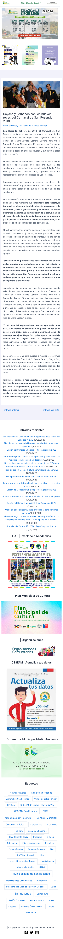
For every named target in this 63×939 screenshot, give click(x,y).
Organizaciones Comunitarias (18, 881)
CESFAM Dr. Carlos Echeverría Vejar (37, 805)
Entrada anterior (10, 410)
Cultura (19, 831)
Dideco (50, 837)
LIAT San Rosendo (26, 855)
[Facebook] (26, 932)
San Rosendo (24, 125)
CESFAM (11, 805)
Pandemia (42, 880)
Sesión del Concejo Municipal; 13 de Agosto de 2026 (31, 490)
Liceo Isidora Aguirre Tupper (22, 861)
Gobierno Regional (36, 849)
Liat (52, 849)
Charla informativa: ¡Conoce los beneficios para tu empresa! (31, 496)
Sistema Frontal (37, 900)
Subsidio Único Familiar (31, 906)
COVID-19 (52, 824)
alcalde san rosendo (41, 792)
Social (51, 900)
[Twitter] (31, 932)
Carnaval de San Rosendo (17, 799)
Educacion (12, 843)
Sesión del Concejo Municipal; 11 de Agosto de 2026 (31, 503)
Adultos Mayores (18, 793)
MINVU (42, 867)
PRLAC (55, 881)
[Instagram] (37, 932)
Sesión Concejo (16, 900)
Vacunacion (31, 912)
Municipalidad (10, 125)
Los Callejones (47, 861)
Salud (53, 886)
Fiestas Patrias (16, 849)
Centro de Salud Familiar (45, 799)
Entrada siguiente (52, 410)
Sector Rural (42, 894)
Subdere (12, 906)
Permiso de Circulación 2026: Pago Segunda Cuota (31, 526)
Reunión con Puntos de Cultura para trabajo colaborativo (31, 470)
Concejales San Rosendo (18, 818)
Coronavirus (36, 824)
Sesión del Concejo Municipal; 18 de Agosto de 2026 (31, 450)
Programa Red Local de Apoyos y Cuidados (26, 887)
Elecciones (50, 843)
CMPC (45, 811)
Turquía (50, 906)
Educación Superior (31, 843)
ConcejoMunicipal (15, 824)
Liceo (42, 855)
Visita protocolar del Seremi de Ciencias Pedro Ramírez (31, 476)
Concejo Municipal (46, 817)
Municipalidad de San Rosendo (31, 873)
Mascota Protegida (25, 867)
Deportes (37, 837)
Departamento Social (18, 837)
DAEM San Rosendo (37, 831)
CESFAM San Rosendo (26, 811)
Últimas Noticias (39, 125)
